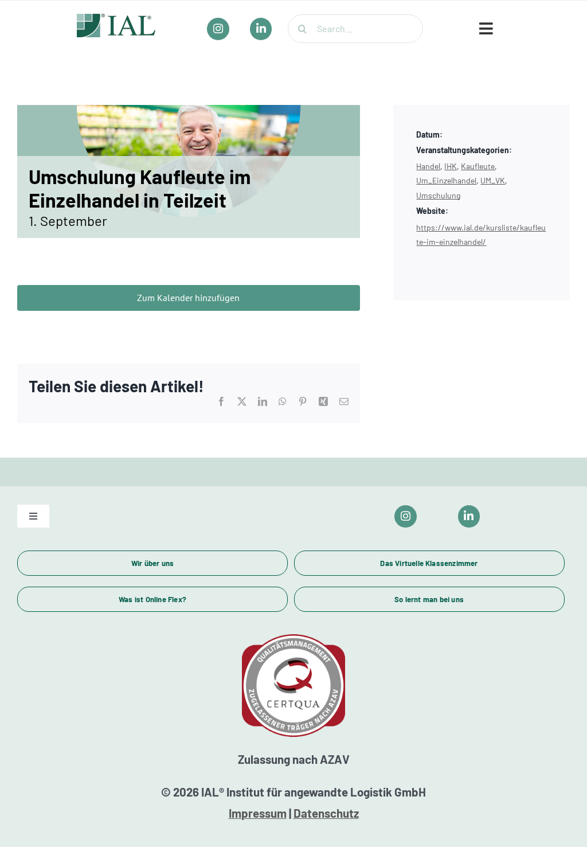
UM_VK (492, 180)
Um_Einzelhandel (446, 180)
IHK (450, 166)
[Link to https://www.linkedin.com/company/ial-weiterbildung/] (469, 516)
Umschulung (438, 195)
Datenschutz (326, 813)
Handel (428, 166)
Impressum (258, 813)
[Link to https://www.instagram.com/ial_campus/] (405, 516)
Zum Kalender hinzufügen (188, 297)
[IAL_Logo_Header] (116, 19)
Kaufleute (478, 166)
